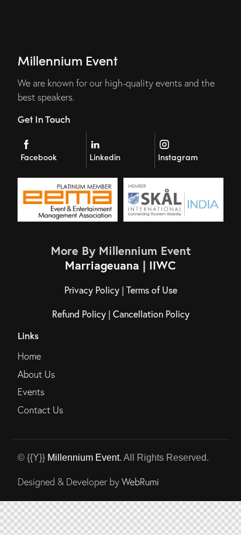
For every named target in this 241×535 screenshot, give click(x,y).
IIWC (162, 265)
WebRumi (140, 482)
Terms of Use (151, 290)
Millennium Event (83, 457)
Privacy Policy (91, 290)
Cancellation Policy (151, 314)
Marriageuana (102, 265)
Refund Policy (79, 314)
